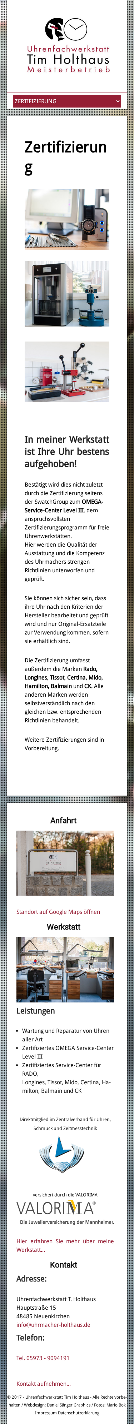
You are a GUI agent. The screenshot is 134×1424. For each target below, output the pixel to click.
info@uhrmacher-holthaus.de (53, 1324)
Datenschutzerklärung (78, 1412)
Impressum (46, 1412)
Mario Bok (115, 1405)
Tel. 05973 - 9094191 (43, 1358)
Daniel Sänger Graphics (68, 1405)
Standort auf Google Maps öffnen (58, 911)
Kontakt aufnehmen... (43, 1383)
